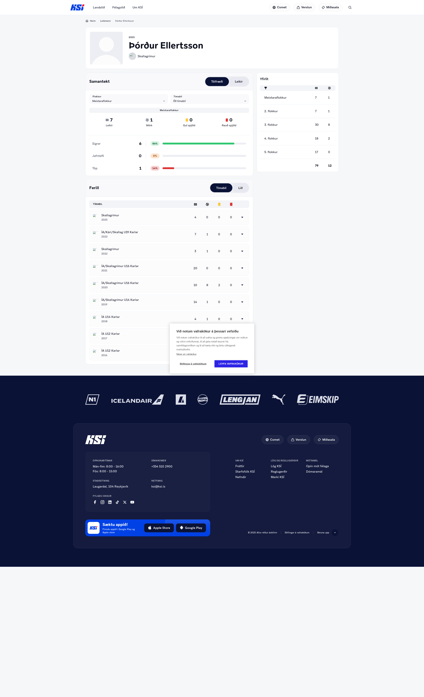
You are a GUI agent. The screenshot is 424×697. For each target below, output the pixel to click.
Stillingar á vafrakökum (297, 532)
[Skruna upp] (335, 532)
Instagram (102, 502)
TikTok (117, 502)
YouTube (132, 502)
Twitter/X (125, 502)
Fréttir (239, 466)
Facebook (95, 502)
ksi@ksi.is (158, 486)
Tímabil (178, 96)
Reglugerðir (279, 471)
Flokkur (97, 96)
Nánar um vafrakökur (186, 354)
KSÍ (77, 7)
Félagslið (118, 7)
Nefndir (240, 477)
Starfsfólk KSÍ (245, 471)
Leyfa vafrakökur (231, 364)
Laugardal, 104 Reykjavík (110, 486)
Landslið (99, 7)
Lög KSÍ (276, 466)
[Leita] (350, 7)
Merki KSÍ (277, 477)
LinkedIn (110, 502)
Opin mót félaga (317, 466)
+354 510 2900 (161, 466)
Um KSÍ (137, 7)
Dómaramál (314, 471)
